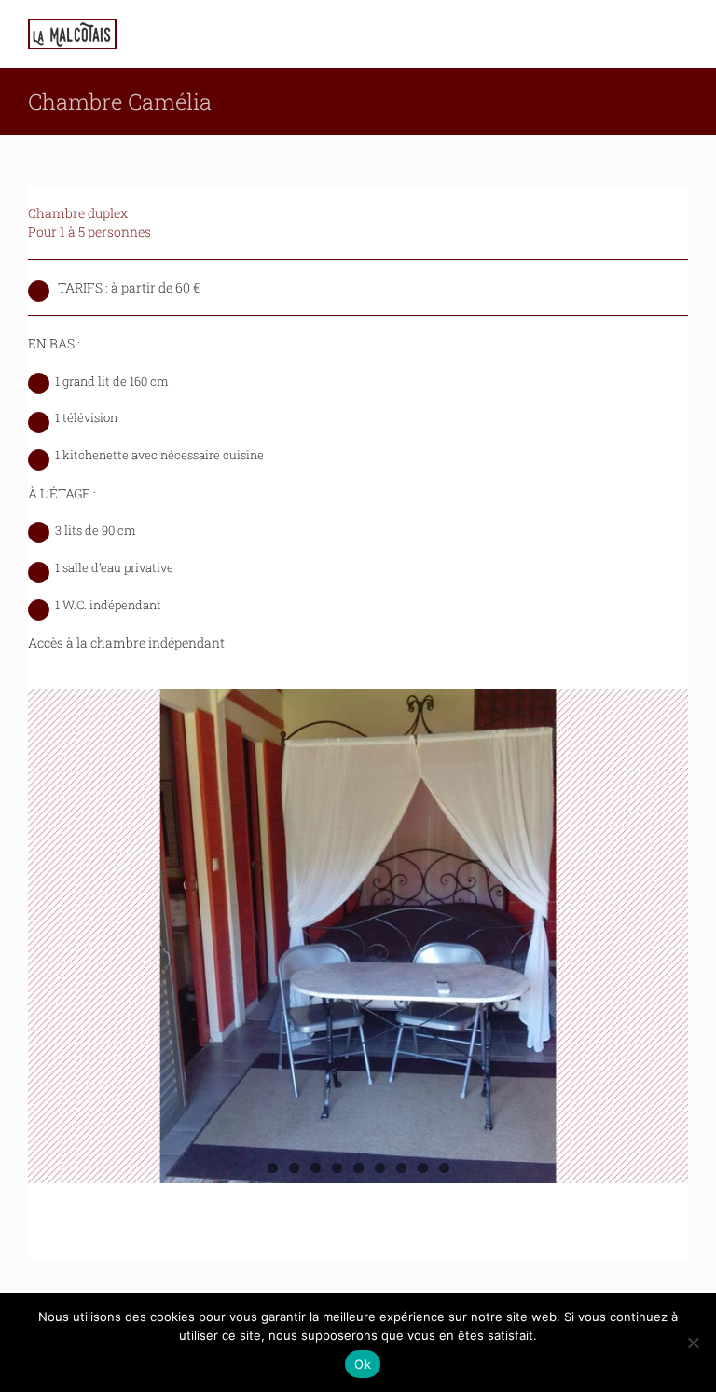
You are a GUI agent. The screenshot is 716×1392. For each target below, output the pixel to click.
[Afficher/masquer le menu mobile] (680, 33)
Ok (362, 1364)
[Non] (692, 1342)
